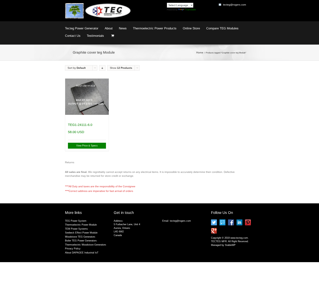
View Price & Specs (87, 145)
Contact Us (72, 36)
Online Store (191, 28)
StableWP (230, 245)
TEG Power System (75, 220)
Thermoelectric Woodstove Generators (85, 244)
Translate (190, 9)
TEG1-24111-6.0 (80, 125)
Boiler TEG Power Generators (81, 240)
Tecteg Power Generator (81, 28)
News (123, 28)
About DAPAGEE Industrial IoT (81, 252)
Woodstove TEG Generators (80, 236)
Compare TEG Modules (222, 28)
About (109, 28)
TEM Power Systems (76, 228)
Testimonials (95, 36)
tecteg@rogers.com (234, 4)
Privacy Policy (72, 248)
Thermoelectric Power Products (154, 28)
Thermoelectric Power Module (81, 224)
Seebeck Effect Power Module (81, 232)
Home (199, 52)
